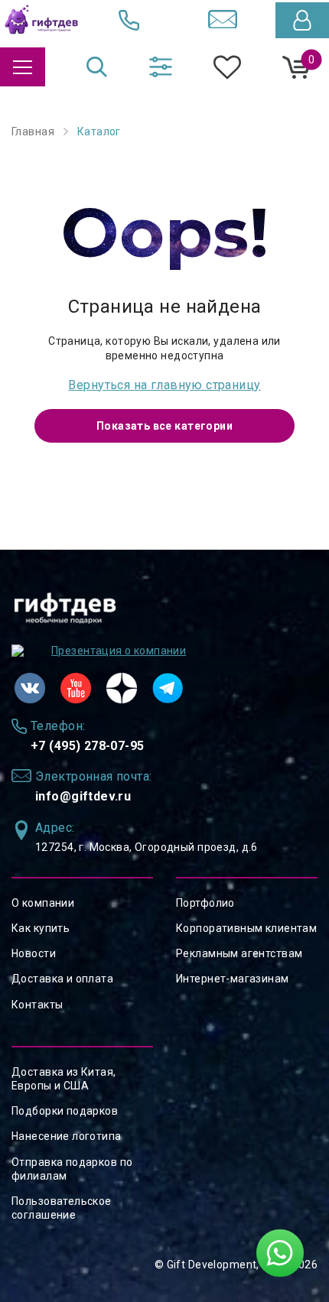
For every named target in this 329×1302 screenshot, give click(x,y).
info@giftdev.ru (83, 796)
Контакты (37, 1004)
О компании (42, 903)
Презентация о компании (118, 651)
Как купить (40, 928)
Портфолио (205, 903)
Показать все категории (164, 426)
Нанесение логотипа (66, 1136)
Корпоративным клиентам (246, 928)
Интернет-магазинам (232, 978)
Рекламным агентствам (239, 953)
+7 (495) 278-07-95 (88, 746)
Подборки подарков (64, 1111)
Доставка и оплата (62, 978)
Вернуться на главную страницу (164, 385)
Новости (33, 953)
